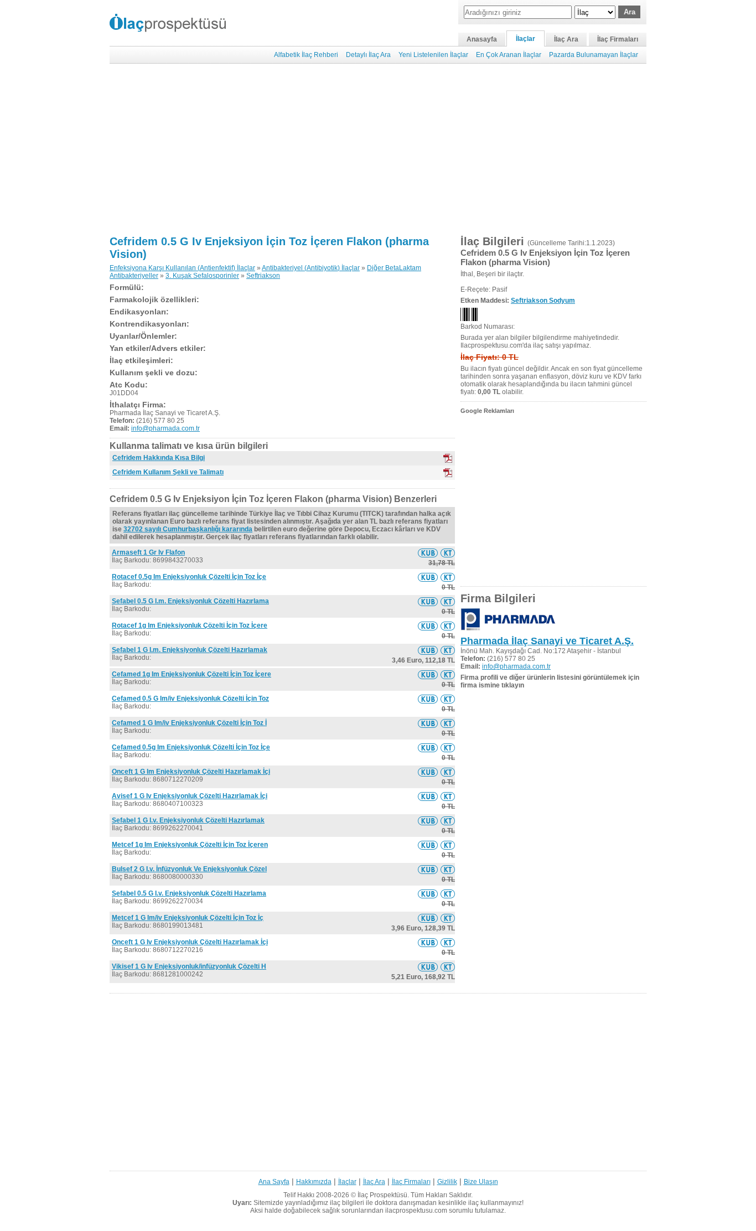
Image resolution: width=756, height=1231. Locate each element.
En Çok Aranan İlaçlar (508, 55)
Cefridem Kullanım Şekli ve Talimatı (168, 472)
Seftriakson (263, 276)
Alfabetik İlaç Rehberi (306, 55)
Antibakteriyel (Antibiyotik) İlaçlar (311, 268)
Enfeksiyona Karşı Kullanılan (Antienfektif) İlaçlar (182, 268)
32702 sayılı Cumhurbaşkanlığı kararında (187, 529)
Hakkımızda (314, 1182)
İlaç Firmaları (617, 39)
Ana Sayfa (273, 1182)
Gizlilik (447, 1182)
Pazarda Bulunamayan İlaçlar (593, 55)
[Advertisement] (378, 149)
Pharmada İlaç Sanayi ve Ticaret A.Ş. (547, 640)
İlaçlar (525, 39)
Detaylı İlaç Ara (368, 55)
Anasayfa (482, 39)
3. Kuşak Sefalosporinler (202, 276)
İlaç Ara (566, 39)
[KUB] (447, 458)
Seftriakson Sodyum (543, 300)
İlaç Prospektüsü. (383, 1195)
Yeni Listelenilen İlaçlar (433, 55)
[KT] (447, 472)
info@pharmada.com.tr (165, 428)
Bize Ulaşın (481, 1182)
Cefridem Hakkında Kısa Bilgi (158, 458)
